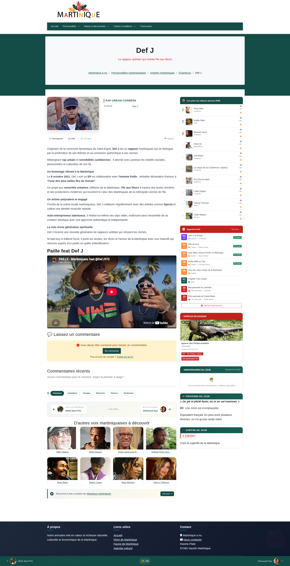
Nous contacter (193, 539)
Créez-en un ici (125, 357)
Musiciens (100, 393)
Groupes (86, 393)
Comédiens (72, 393)
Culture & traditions (123, 26)
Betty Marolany (128, 482)
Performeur (129, 393)
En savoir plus (189, 359)
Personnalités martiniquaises (128, 72)
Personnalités (69, 26)
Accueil (54, 26)
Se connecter (112, 351)
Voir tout (166, 494)
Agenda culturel (123, 548)
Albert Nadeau (62, 452)
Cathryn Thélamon (161, 482)
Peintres (114, 393)
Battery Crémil (95, 482)
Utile (73, 139)
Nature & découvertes (95, 26)
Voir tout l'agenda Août (212, 306)
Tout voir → (235, 229)
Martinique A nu (98, 72)
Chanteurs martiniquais (99, 493)
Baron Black (62, 482)
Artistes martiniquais (162, 72)
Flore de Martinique (125, 539)
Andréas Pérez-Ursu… (161, 452)
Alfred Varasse (95, 452)
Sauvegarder (57, 139)
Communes (146, 26)
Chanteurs (185, 72)
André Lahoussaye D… (128, 452)
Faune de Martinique (126, 543)
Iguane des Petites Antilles (195, 343)
